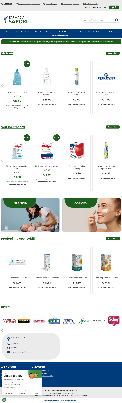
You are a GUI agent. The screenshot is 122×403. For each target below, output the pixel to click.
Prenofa (56, 398)
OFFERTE (7, 53)
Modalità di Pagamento (40, 368)
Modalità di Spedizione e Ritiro (42, 373)
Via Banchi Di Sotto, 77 (18, 335)
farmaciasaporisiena (71, 4)
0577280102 (8, 4)
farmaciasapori (51, 4)
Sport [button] (79, 32)
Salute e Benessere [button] (66, 32)
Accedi (87, 7)
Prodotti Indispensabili (18, 236)
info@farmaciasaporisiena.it (29, 4)
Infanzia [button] (9, 32)
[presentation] (2, 85)
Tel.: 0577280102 (61, 393)
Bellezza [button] (112, 32)
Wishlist (105, 7)
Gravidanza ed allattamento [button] (95, 32)
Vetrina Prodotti (13, 127)
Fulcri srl (73, 398)
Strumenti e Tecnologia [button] (60, 35)
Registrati (97, 7)
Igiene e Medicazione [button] (23, 32)
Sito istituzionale (91, 4)
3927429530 (15, 345)
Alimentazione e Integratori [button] (45, 32)
